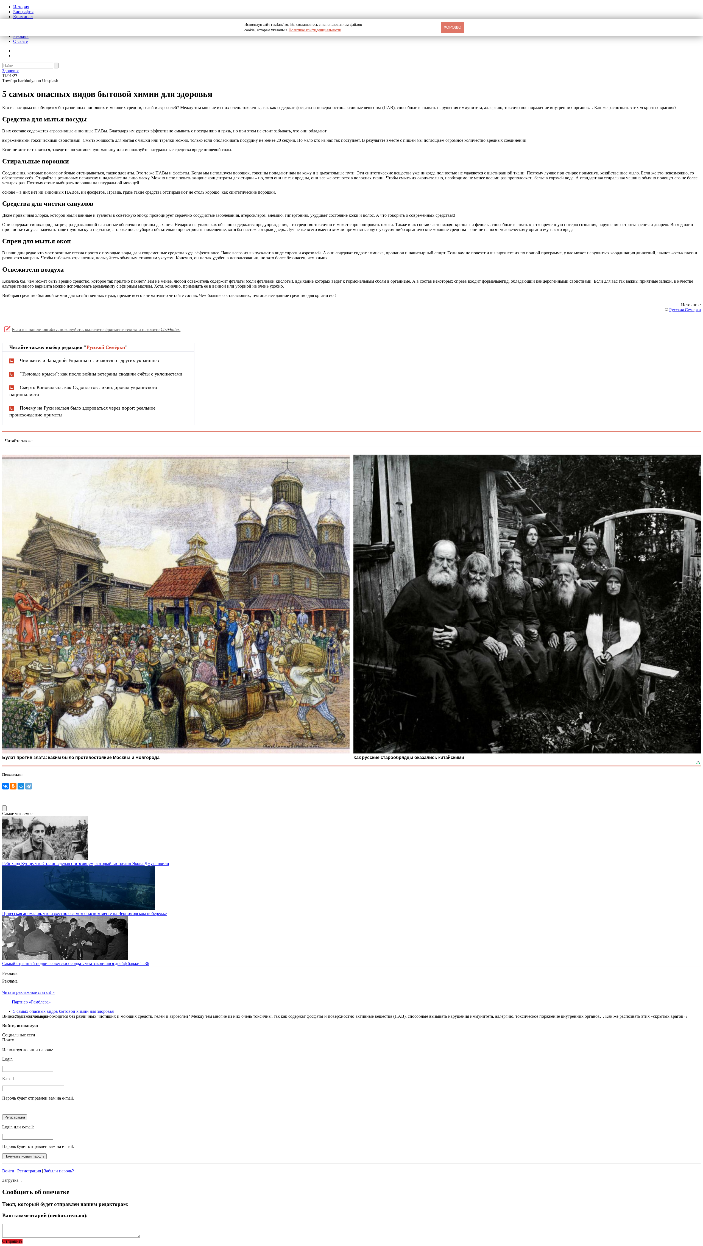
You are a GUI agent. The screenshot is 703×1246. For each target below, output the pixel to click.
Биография (23, 11)
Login (7, 1059)
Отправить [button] (12, 1241)
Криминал (23, 16)
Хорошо (452, 27)
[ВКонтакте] (5, 786)
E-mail (8, 1078)
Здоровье (10, 70)
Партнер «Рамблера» (31, 1002)
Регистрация (29, 1171)
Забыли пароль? (59, 1171)
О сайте (20, 41)
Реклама (21, 36)
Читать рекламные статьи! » (28, 992)
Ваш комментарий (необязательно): (45, 1215)
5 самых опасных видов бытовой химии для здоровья (63, 1011)
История (21, 6)
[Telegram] (28, 786)
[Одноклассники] (13, 786)
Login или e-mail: (18, 1127)
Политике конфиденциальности (315, 30)
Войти (8, 1171)
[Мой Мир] (21, 786)
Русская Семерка (685, 309)
